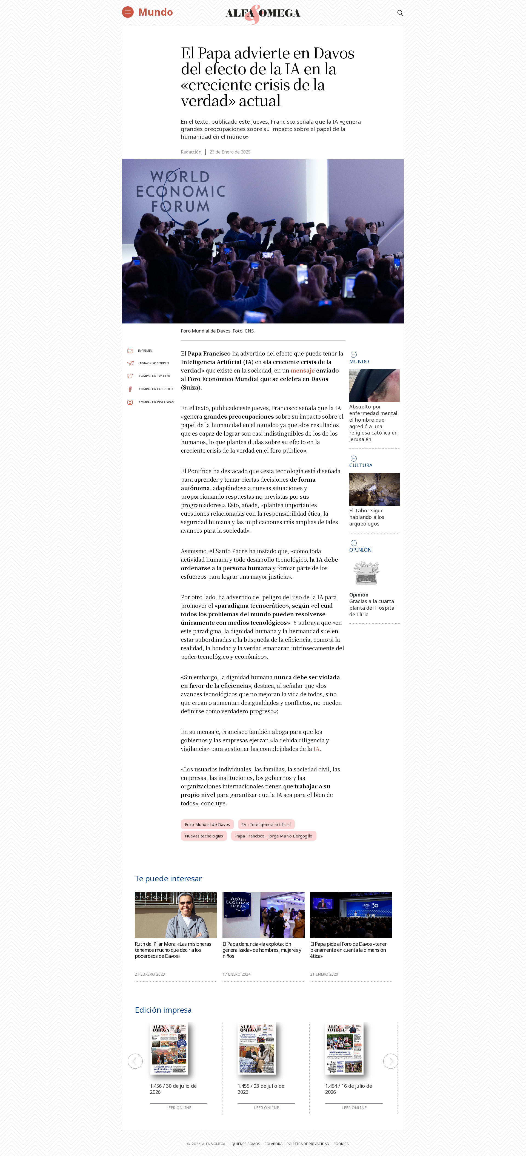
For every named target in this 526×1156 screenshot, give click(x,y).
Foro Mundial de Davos (207, 824)
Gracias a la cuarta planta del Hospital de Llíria (372, 608)
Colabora (273, 1143)
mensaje (303, 370)
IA (316, 748)
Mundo (155, 12)
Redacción (191, 152)
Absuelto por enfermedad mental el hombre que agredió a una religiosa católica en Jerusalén (373, 422)
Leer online (178, 1107)
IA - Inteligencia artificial (266, 824)
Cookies (341, 1143)
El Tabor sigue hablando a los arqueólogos (367, 517)
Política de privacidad (308, 1143)
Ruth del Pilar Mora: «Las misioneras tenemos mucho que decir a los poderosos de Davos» (173, 950)
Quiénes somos (245, 1143)
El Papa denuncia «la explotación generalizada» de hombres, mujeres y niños (261, 950)
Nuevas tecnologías (204, 836)
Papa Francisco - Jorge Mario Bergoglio (273, 836)
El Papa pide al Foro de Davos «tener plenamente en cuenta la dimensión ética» (348, 950)
